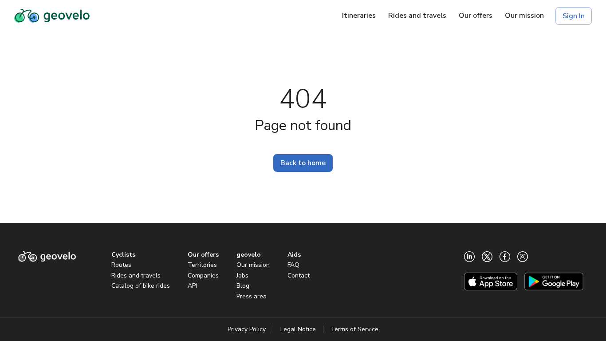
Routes (121, 265)
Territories (202, 265)
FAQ (293, 265)
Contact (298, 275)
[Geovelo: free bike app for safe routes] (52, 16)
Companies (203, 275)
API (192, 285)
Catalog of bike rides (140, 285)
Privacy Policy (247, 329)
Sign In (574, 16)
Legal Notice (298, 329)
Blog (242, 285)
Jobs (242, 275)
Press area (251, 296)
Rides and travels (136, 275)
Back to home (303, 163)
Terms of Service (354, 329)
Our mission (253, 265)
